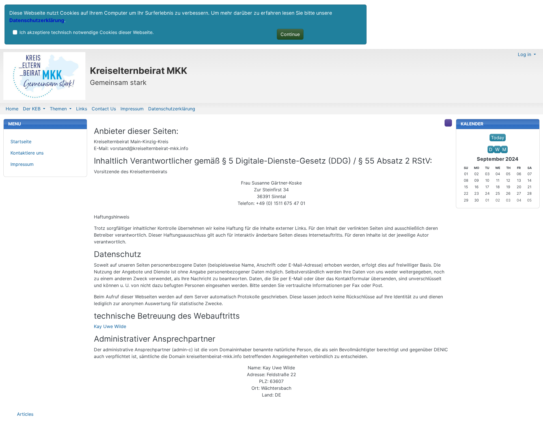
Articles (24, 414)
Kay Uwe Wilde (110, 326)
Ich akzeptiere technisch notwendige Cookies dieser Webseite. (87, 32)
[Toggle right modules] (448, 123)
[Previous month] (484, 143)
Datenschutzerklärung (36, 20)
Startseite (20, 141)
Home (12, 109)
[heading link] (181, 131)
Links (81, 109)
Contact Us (104, 109)
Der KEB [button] (32, 109)
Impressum (132, 109)
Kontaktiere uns (27, 153)
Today (497, 137)
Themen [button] (59, 109)
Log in (525, 54)
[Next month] (511, 143)
